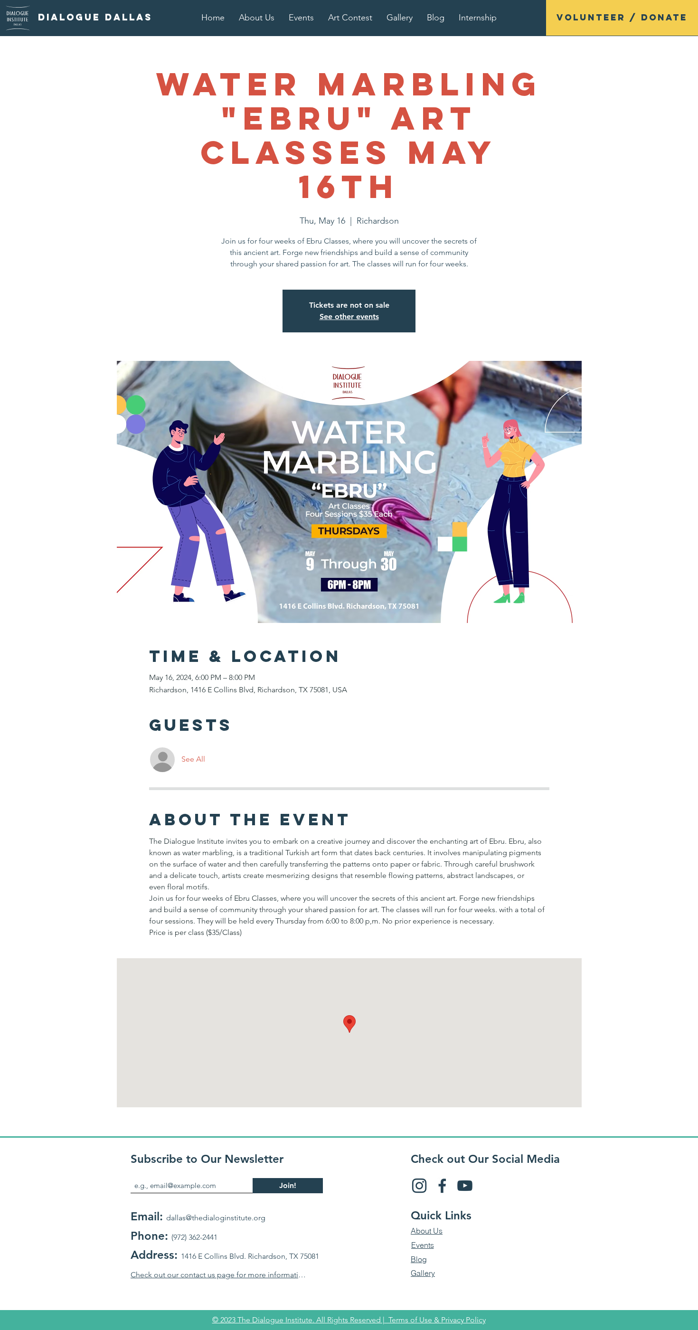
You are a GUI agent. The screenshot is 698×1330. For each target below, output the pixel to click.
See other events (349, 316)
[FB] (442, 1185)
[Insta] (419, 1185)
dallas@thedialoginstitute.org (215, 1217)
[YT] (464, 1185)
